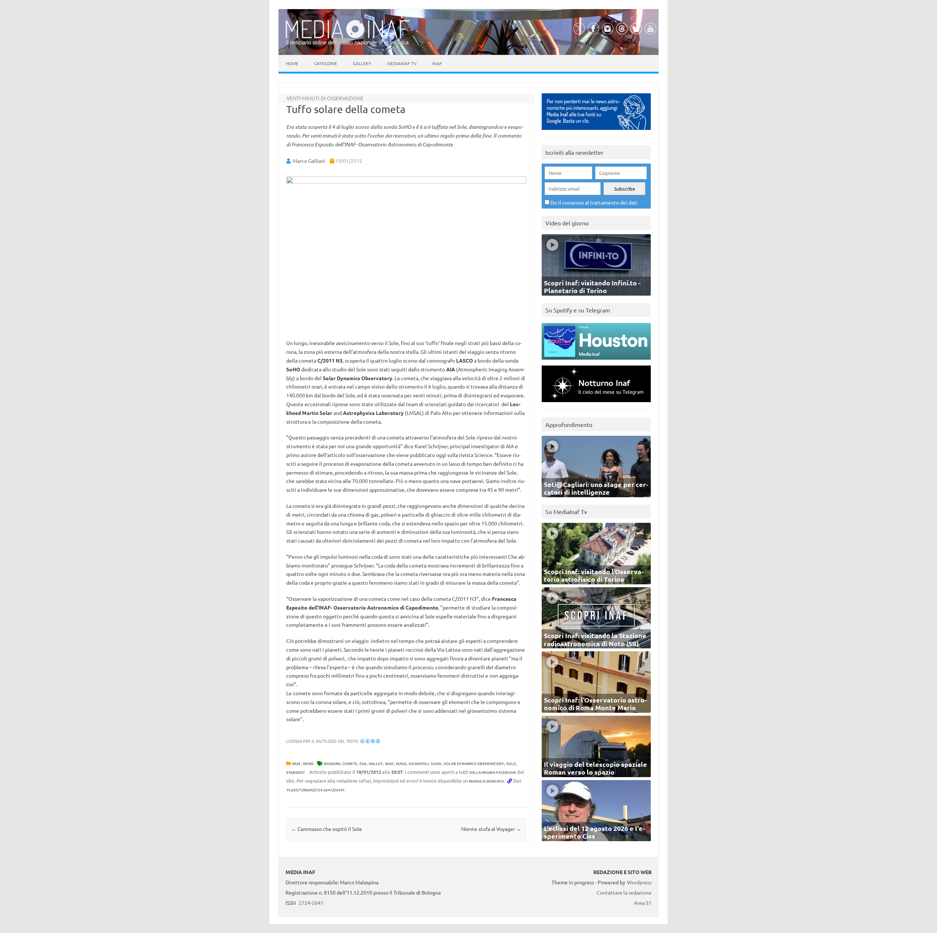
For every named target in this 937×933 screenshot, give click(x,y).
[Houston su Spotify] (596, 361)
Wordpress (639, 882)
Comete (349, 763)
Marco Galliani (309, 160)
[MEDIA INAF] (348, 37)
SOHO (436, 763)
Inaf (437, 63)
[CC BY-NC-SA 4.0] (370, 741)
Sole (511, 763)
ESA (362, 763)
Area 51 (643, 902)
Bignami (332, 763)
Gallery (362, 63)
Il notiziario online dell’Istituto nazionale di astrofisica (347, 42)
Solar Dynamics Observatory (474, 763)
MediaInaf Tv (402, 63)
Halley (376, 763)
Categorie (325, 63)
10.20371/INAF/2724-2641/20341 (315, 790)
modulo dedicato (486, 781)
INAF (296, 763)
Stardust (295, 772)
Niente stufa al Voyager (491, 828)
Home (292, 63)
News (308, 763)
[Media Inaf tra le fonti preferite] (596, 131)
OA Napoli (418, 763)
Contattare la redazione (624, 892)
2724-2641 (311, 902)
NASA (401, 763)
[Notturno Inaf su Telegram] (596, 404)
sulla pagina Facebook (492, 772)
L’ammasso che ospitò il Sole (326, 828)
